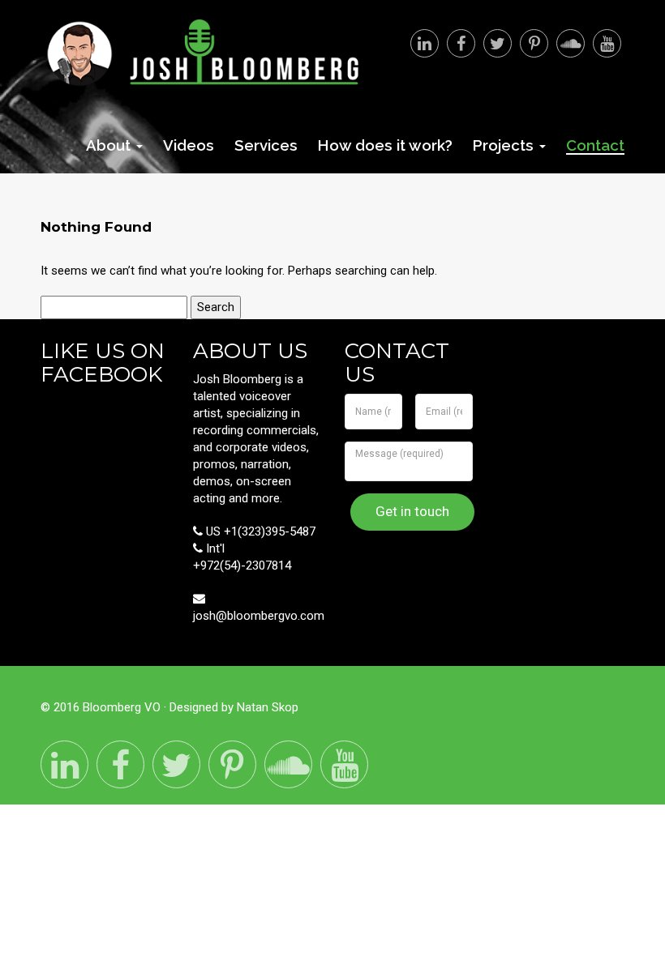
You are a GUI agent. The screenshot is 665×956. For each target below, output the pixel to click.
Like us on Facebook (103, 362)
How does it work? (385, 145)
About (110, 145)
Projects (505, 145)
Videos (188, 145)
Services (266, 145)
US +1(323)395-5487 (259, 531)
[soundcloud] (570, 43)
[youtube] (607, 43)
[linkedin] (424, 43)
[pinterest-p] (534, 43)
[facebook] (461, 43)
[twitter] (497, 43)
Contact (595, 145)
